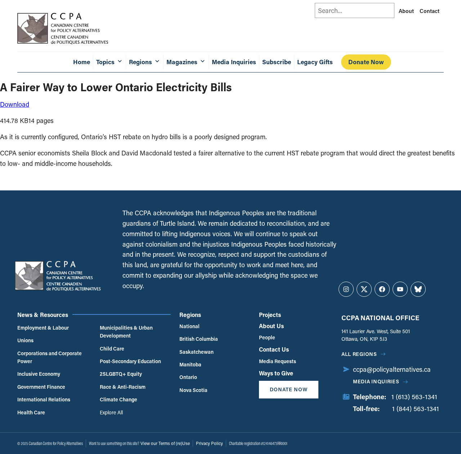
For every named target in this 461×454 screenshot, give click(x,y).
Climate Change (118, 399)
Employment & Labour (43, 327)
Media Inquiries (234, 62)
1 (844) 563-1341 (415, 408)
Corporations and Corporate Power (49, 357)
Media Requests (277, 361)
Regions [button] (140, 62)
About (406, 10)
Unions (25, 340)
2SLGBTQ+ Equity (121, 373)
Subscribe (276, 62)
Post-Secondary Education (130, 361)
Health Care (31, 412)
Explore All (111, 412)
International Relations (43, 399)
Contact (429, 10)
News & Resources (42, 314)
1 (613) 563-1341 (414, 396)
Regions (190, 314)
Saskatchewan (196, 351)
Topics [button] (105, 62)
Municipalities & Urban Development (126, 331)
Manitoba (190, 364)
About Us (271, 326)
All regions (359, 354)
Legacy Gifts (315, 62)
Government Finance (41, 386)
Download (14, 104)
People (267, 337)
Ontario (188, 377)
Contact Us (274, 349)
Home (81, 62)
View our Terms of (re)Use (165, 443)
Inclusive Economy (38, 373)
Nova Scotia (193, 390)
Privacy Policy (209, 443)
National (189, 326)
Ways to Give (276, 373)
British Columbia (198, 338)
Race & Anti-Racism (123, 386)
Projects (270, 314)
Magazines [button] (181, 62)
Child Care (112, 348)
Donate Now (366, 62)
